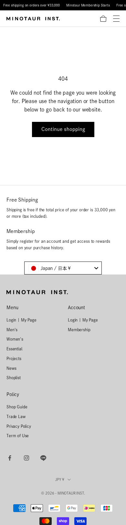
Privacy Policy (18, 426)
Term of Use (17, 436)
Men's (11, 330)
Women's (14, 339)
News (11, 368)
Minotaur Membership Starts (88, 5)
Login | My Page (21, 320)
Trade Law (16, 416)
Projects (13, 358)
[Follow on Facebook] (9, 458)
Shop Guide (16, 407)
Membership (79, 330)
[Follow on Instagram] (26, 458)
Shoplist (13, 377)
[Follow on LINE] (43, 458)
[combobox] (63, 268)
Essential (14, 349)
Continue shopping (63, 129)
